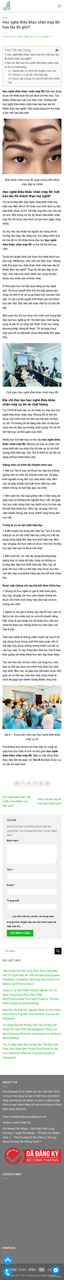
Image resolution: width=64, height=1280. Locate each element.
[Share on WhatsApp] (16, 783)
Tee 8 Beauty (45, 37)
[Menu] (59, 6)
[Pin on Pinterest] (41, 783)
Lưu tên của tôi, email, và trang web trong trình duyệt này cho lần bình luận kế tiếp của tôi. (31, 921)
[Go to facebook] (56, 1270)
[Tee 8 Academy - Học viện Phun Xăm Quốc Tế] (7, 6)
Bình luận (13, 840)
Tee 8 (36, 759)
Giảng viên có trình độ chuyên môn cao (34, 70)
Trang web (13, 900)
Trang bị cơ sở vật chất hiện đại (30, 74)
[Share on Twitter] (29, 783)
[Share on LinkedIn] (47, 783)
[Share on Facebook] (23, 783)
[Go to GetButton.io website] (55, 1276)
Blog (5, 18)
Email (11, 885)
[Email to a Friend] (35, 783)
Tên (10, 869)
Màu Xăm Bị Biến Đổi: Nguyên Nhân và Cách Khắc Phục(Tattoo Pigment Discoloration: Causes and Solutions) (32, 1014)
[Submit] (58, 951)
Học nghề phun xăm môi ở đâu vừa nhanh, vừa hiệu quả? (17, 801)
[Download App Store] (7, 1260)
